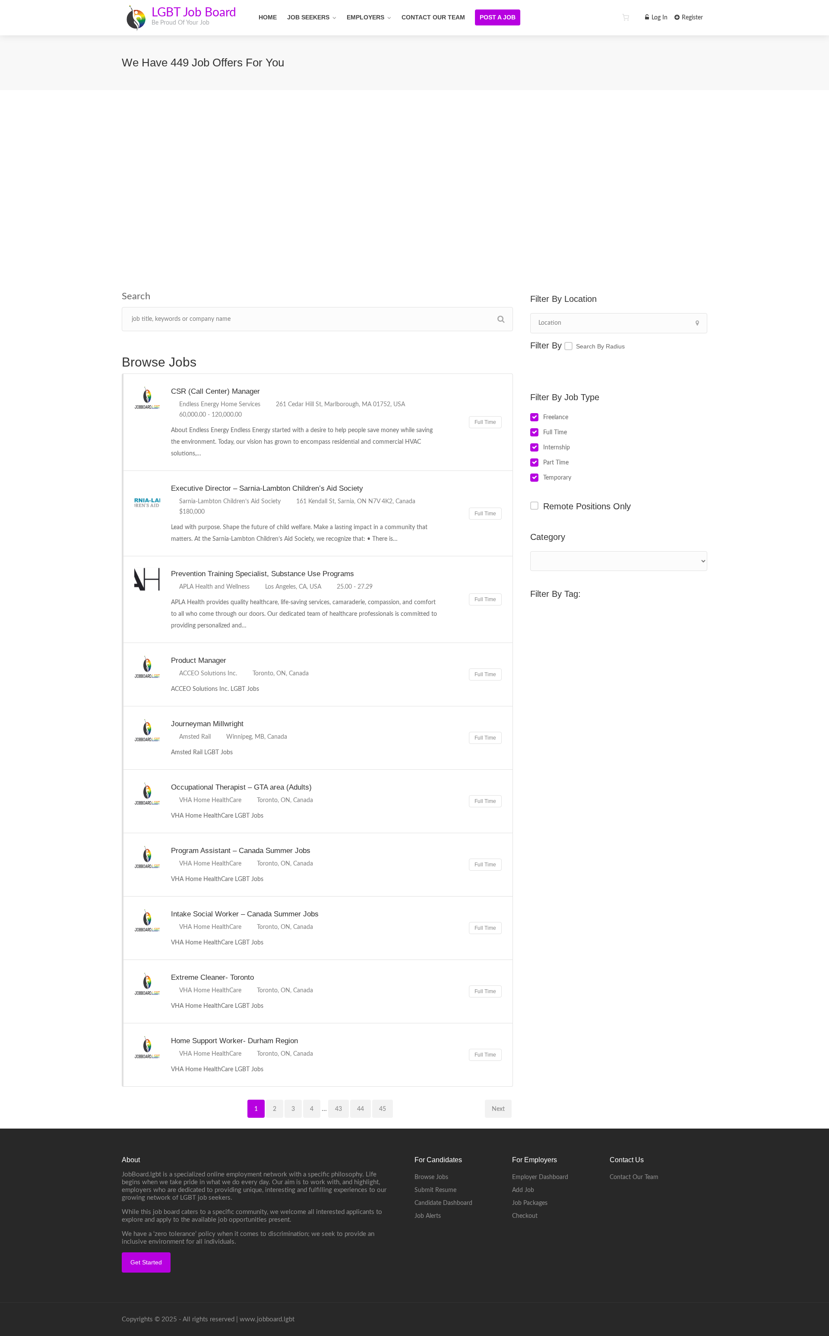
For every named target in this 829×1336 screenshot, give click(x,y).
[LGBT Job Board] (136, 25)
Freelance (555, 417)
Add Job (523, 1190)
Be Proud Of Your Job (180, 23)
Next (498, 1109)
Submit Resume (435, 1190)
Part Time (556, 463)
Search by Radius (600, 346)
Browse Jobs (431, 1177)
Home (268, 17)
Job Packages (529, 1203)
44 (360, 1109)
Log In (659, 18)
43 (338, 1109)
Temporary (557, 478)
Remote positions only (587, 506)
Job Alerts (427, 1216)
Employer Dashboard (540, 1177)
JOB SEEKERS (308, 17)
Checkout (525, 1216)
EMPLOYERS (365, 17)
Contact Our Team (433, 17)
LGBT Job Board (194, 12)
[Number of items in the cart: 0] (625, 17)
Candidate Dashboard (443, 1203)
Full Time (555, 433)
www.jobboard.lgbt (267, 1319)
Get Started (146, 1262)
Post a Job (498, 17)
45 (382, 1109)
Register (691, 18)
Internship (556, 448)
